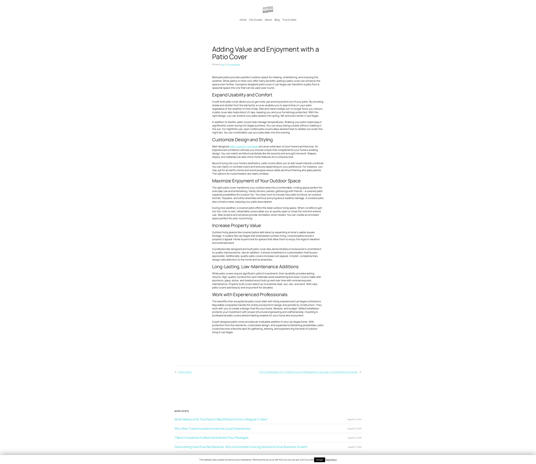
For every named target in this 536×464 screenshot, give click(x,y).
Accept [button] (319, 459)
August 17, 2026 (355, 447)
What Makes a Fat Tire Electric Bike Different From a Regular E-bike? (221, 419)
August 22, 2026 (354, 419)
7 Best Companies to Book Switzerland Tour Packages (211, 437)
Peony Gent (185, 372)
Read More (331, 459)
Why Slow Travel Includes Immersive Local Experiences (212, 428)
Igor (223, 64)
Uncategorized (233, 64)
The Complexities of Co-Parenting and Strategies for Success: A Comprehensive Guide (308, 372)
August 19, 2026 (354, 437)
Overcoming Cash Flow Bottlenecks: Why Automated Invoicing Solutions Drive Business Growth (240, 447)
